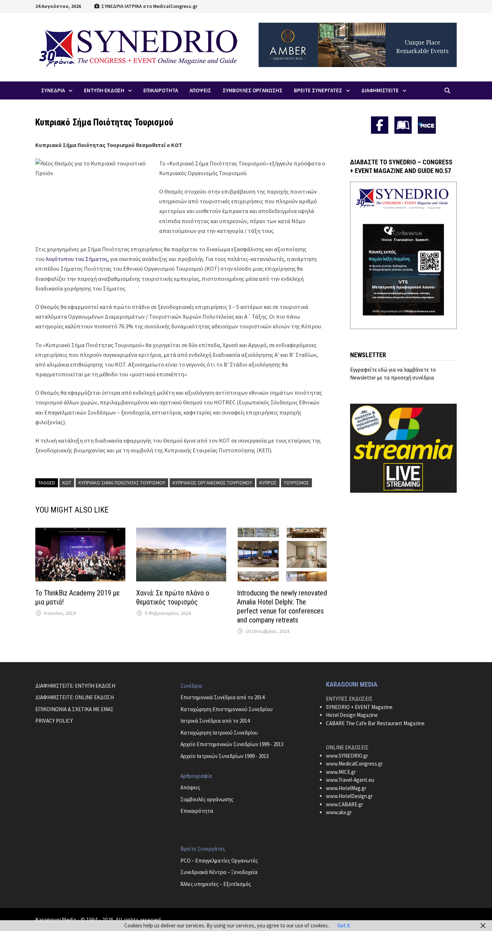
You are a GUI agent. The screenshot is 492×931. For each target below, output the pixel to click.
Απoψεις (200, 90)
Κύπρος (268, 482)
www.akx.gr (339, 812)
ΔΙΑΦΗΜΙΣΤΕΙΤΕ (380, 90)
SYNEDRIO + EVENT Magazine (359, 707)
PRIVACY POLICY (54, 720)
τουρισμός (296, 482)
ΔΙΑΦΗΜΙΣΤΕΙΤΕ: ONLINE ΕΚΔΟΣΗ (74, 697)
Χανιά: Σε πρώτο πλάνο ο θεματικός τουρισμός (172, 597)
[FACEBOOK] (379, 125)
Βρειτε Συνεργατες (318, 90)
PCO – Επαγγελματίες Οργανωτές (219, 860)
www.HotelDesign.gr (349, 796)
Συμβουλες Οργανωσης (252, 90)
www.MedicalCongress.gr (354, 763)
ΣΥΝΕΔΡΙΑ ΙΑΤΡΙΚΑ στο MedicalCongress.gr (148, 6)
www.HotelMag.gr (346, 788)
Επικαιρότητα (196, 810)
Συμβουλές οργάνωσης (206, 799)
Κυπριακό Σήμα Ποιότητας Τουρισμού (122, 482)
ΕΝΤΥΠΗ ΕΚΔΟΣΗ (104, 90)
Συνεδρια (53, 90)
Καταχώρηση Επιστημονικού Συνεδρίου (226, 709)
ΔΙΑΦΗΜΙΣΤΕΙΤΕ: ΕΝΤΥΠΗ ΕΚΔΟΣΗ (75, 685)
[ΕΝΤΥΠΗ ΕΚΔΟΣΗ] (403, 125)
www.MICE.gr (341, 771)
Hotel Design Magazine (352, 714)
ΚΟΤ (66, 482)
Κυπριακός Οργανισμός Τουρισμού (212, 482)
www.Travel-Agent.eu (350, 779)
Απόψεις (190, 787)
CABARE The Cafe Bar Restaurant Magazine (375, 723)
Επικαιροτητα (160, 90)
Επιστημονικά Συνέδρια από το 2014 (222, 697)
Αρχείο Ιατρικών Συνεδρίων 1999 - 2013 (224, 756)
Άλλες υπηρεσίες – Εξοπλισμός (215, 884)
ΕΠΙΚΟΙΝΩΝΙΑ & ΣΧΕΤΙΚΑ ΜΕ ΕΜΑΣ (74, 709)
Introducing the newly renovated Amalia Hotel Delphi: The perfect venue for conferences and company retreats (282, 606)
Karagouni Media (56, 919)
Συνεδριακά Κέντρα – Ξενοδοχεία (219, 872)
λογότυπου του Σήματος (77, 258)
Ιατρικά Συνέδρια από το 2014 (215, 720)
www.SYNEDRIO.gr (347, 755)
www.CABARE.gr (344, 804)
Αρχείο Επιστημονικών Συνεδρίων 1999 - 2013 (231, 744)
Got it (343, 925)
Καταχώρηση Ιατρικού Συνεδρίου (219, 732)
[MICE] (426, 124)
